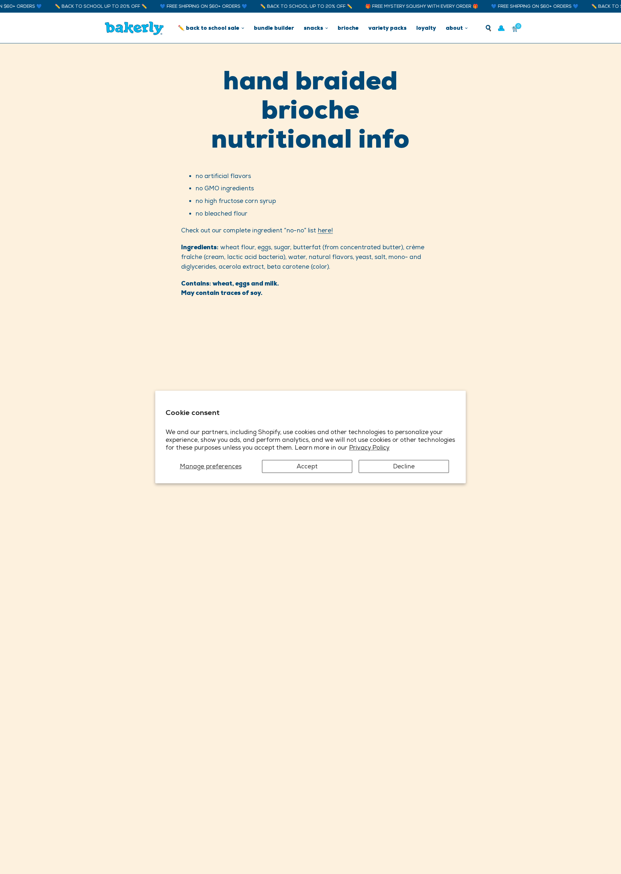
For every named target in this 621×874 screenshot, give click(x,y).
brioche (348, 27)
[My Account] (501, 28)
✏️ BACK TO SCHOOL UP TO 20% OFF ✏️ (91, 6)
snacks (313, 27)
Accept (307, 466)
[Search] (488, 28)
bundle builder (274, 27)
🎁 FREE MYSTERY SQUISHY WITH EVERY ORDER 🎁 (411, 6)
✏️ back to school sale (208, 27)
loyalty (426, 27)
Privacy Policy (369, 447)
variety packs (387, 27)
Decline (404, 466)
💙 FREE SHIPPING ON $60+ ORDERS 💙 (193, 6)
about (454, 27)
